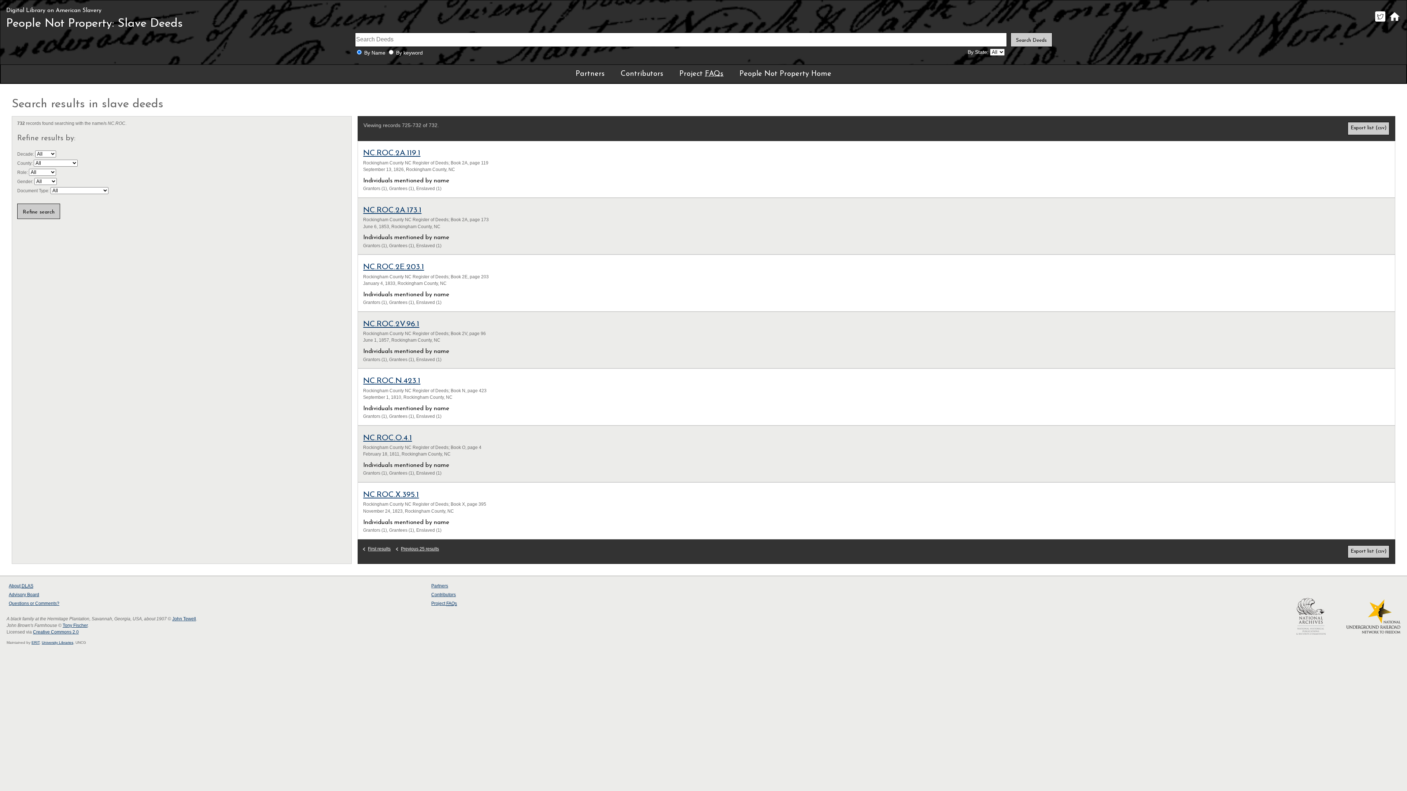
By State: (978, 52)
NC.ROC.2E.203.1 (393, 267)
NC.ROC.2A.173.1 (392, 210)
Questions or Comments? (34, 603)
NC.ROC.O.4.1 (387, 438)
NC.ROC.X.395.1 (391, 495)
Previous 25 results (420, 549)
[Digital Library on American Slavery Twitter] (1380, 21)
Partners (590, 74)
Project (701, 74)
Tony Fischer (75, 625)
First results (379, 549)
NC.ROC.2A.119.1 (391, 153)
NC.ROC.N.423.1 (391, 381)
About (21, 585)
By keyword (409, 53)
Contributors (642, 74)
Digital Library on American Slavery (53, 11)
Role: (23, 172)
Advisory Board (24, 594)
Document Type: (34, 191)
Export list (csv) (1368, 128)
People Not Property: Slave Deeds (94, 24)
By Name (374, 53)
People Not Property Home (785, 74)
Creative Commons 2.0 (56, 632)
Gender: (25, 181)
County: (25, 163)
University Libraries (57, 642)
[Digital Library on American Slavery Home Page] (1394, 21)
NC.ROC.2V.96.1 (391, 324)
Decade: (26, 154)
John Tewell (184, 618)
